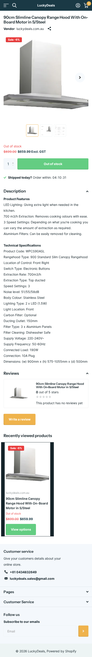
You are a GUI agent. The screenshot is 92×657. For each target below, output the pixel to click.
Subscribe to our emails (22, 622)
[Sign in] (78, 5)
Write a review (20, 419)
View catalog (6, 5)
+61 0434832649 (23, 572)
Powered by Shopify (61, 651)
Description (15, 191)
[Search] (14, 5)
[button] (80, 77)
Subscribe (83, 631)
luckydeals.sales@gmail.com (32, 578)
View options (21, 529)
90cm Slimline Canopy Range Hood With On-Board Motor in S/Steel (27, 503)
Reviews (11, 373)
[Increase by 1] (14, 160)
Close (46, 592)
